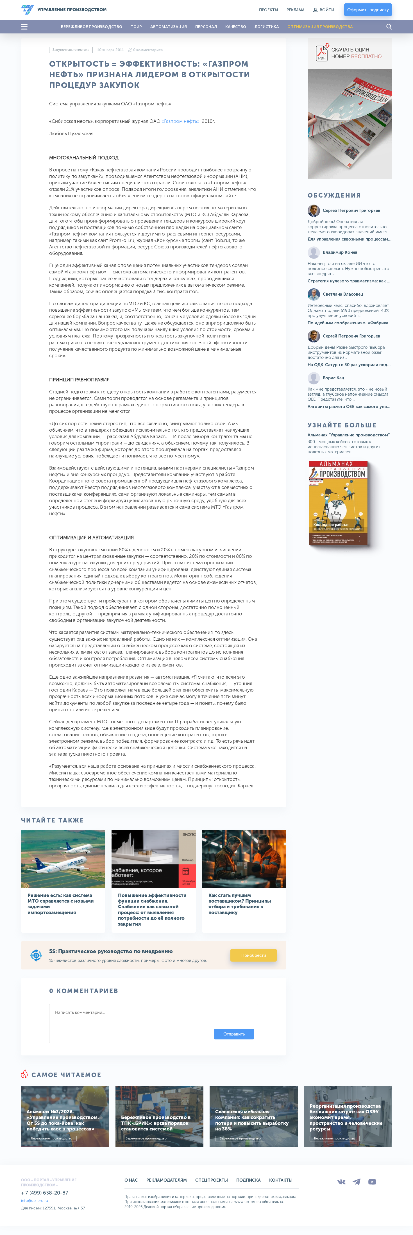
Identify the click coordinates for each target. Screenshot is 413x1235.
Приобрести (253, 955)
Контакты (280, 1180)
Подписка (248, 1180)
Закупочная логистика (71, 50)
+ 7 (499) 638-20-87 (44, 1193)
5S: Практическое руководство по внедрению (111, 951)
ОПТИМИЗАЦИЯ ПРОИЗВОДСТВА (320, 26)
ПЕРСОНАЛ (206, 26)
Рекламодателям (166, 1180)
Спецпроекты (211, 1180)
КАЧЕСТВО (235, 26)
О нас (131, 1180)
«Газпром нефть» (180, 121)
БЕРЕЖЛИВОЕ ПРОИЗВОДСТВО (91, 26)
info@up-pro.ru (34, 1200)
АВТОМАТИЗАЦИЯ (168, 26)
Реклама (296, 10)
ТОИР (136, 26)
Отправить (234, 1034)
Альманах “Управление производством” (349, 435)
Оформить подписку (368, 9)
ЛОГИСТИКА (267, 26)
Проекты (268, 10)
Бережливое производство (51, 1138)
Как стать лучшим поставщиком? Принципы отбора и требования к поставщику (239, 903)
